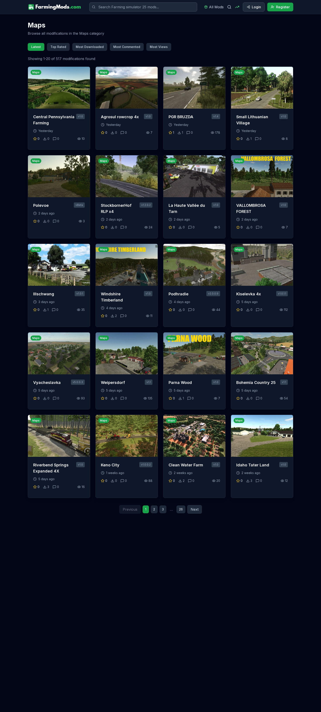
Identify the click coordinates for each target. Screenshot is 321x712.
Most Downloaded (90, 47)
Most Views (159, 47)
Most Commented (126, 47)
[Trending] (237, 7)
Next (194, 509)
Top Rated (58, 47)
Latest (36, 47)
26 (181, 509)
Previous (130, 509)
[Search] (229, 7)
